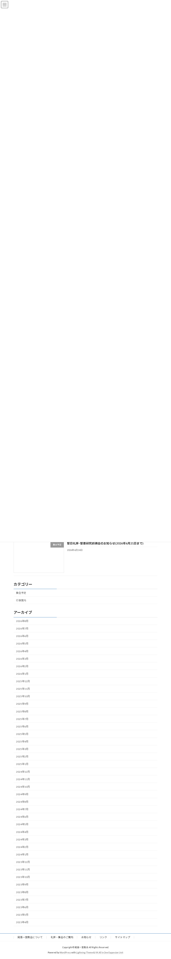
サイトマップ (122, 937)
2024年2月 (22, 847)
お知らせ (86, 937)
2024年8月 (22, 801)
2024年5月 (22, 824)
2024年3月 (22, 839)
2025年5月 (22, 734)
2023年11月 (23, 869)
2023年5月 (22, 914)
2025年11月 (23, 689)
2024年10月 (23, 786)
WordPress (65, 952)
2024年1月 (22, 854)
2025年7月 (22, 719)
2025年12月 (23, 681)
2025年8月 (22, 711)
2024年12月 (23, 771)
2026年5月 (22, 643)
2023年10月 (23, 877)
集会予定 (21, 592)
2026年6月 (22, 636)
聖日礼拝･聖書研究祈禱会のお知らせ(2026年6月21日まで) (105, 543)
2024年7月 (22, 809)
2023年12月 (23, 862)
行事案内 (21, 600)
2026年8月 (22, 621)
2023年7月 (22, 899)
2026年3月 (22, 658)
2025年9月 (22, 704)
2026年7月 (22, 628)
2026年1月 (22, 673)
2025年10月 (23, 696)
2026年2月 (22, 666)
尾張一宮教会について (30, 937)
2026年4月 (22, 651)
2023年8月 (22, 892)
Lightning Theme (84, 952)
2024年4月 (22, 832)
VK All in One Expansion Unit (109, 952)
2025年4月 (22, 741)
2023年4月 (22, 922)
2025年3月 (22, 749)
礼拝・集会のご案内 (62, 937)
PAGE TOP (163, 925)
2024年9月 (22, 794)
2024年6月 (22, 817)
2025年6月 (22, 726)
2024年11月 (23, 779)
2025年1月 (22, 764)
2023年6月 (22, 907)
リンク (103, 937)
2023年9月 (22, 884)
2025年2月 (22, 756)
